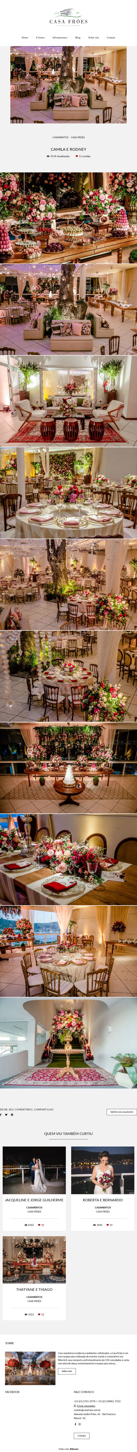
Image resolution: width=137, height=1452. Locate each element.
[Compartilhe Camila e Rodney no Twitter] (6, 1115)
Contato (111, 37)
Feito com (68, 1449)
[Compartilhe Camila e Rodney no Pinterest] (12, 1115)
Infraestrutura (60, 37)
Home (25, 37)
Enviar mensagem (86, 1406)
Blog (77, 37)
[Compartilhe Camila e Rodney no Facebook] (0, 1115)
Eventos (40, 37)
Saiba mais (67, 1371)
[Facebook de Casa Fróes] (75, 1424)
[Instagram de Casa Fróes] (79, 1424)
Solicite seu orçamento (121, 1112)
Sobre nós (93, 37)
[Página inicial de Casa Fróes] (68, 16)
